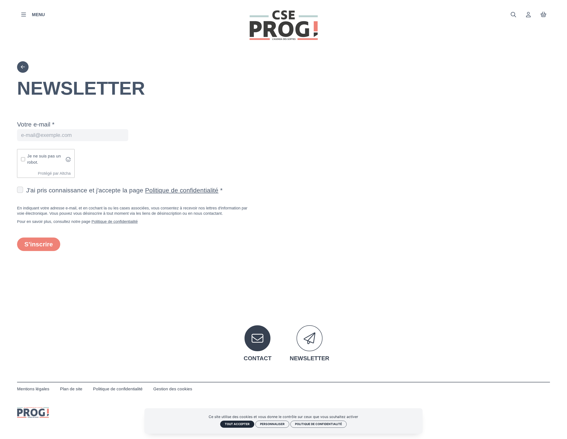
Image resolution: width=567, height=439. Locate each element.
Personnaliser (272, 424)
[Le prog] (33, 412)
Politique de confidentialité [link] (318, 424)
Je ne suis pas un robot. (44, 159)
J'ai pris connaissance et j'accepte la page (122, 190)
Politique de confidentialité (181, 190)
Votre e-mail (33, 124)
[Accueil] (283, 25)
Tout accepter (237, 424)
